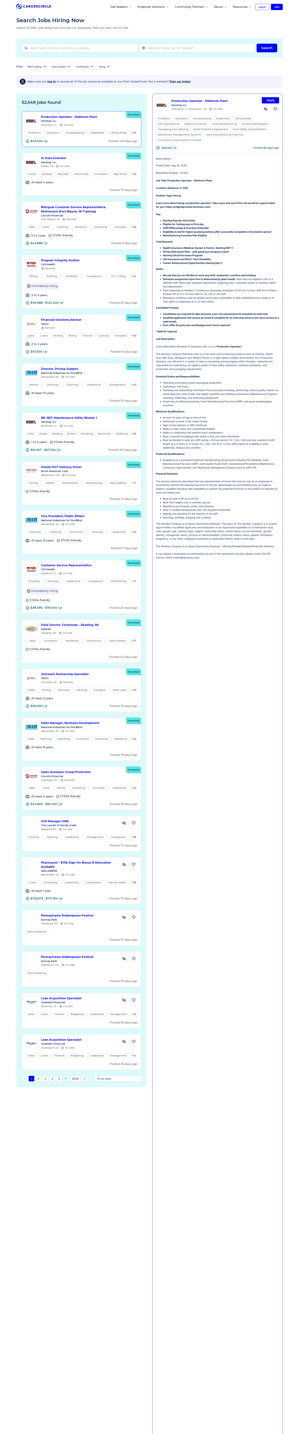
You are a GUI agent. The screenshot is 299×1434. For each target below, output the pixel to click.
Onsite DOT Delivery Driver (61, 467)
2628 (75, 1078)
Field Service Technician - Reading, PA (70, 625)
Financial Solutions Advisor (61, 319)
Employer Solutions (151, 6)
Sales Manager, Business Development (70, 723)
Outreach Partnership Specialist (65, 674)
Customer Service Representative (66, 565)
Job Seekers (119, 6)
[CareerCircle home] (33, 7)
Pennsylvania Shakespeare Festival (67, 915)
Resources (240, 6)
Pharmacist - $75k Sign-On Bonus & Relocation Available (76, 865)
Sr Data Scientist (53, 158)
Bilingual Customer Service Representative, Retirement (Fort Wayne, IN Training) (73, 209)
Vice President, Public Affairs (62, 516)
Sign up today (179, 81)
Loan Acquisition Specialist (61, 998)
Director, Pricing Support (59, 368)
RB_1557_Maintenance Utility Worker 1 (69, 417)
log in (51, 81)
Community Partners (189, 6)
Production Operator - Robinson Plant (69, 117)
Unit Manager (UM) (55, 821)
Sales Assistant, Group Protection (66, 772)
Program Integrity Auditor (60, 260)
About (218, 6)
